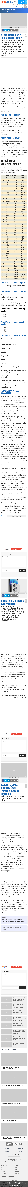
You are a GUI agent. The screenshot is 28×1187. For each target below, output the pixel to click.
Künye (7, 1150)
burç (16, 516)
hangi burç (10, 516)
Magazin (4, 1169)
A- (26, 36)
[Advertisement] (14, 73)
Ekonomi (4, 1173)
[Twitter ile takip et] (12, 1155)
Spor (3, 1171)
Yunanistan (6, 917)
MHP (2, 833)
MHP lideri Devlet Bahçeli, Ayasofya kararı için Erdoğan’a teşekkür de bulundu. (12, 798)
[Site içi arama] (18, 1155)
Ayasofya (3, 835)
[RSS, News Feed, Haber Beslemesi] (15, 1155)
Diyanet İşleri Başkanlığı (18, 884)
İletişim (7, 1151)
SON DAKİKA (5, 1165)
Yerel (17, 1171)
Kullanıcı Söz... (21, 1148)
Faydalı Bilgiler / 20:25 (12, 6)
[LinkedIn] (8, 30)
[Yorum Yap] (17, 30)
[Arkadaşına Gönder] (11, 30)
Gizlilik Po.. (21, 1150)
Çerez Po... (20, 1151)
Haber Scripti (14, 1180)
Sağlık (17, 1169)
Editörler (7, 1148)
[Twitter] (5, 30)
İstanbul (8, 850)
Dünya (17, 1173)
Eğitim (17, 1167)
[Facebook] (3, 30)
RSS (21, 1147)
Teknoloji (18, 1165)
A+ (26, 34)
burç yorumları (22, 516)
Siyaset (4, 1167)
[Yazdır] (14, 30)
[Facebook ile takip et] (9, 1155)
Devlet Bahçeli (16, 833)
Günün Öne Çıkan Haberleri (7, 1176)
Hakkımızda (7, 1147)
